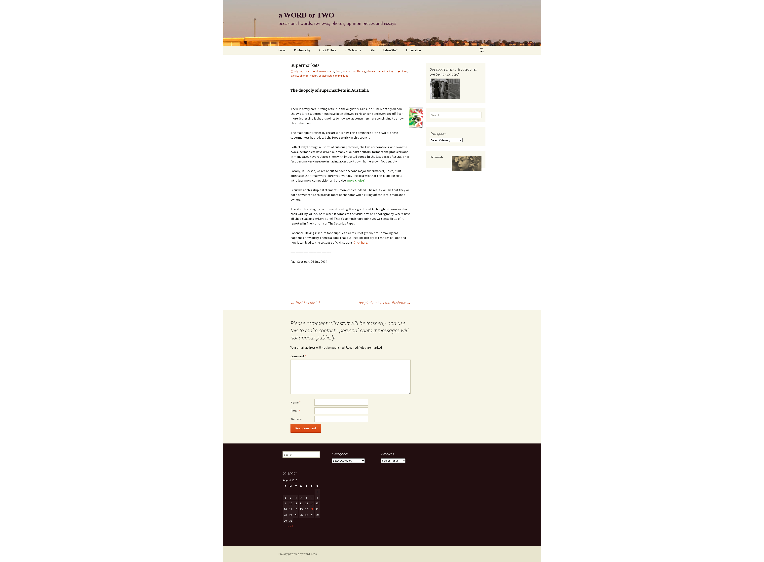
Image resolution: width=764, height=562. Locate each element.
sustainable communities (333, 75)
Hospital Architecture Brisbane (385, 302)
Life (372, 50)
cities (404, 71)
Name (295, 402)
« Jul (290, 526)
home (282, 50)
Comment (298, 356)
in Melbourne (353, 50)
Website (296, 419)
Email (295, 411)
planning (371, 71)
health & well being (354, 71)
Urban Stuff (390, 50)
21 (311, 509)
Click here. (361, 242)
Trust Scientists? (305, 302)
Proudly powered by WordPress (298, 554)
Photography (302, 50)
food (338, 71)
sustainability (386, 71)
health (313, 75)
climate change (325, 71)
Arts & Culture (327, 50)
